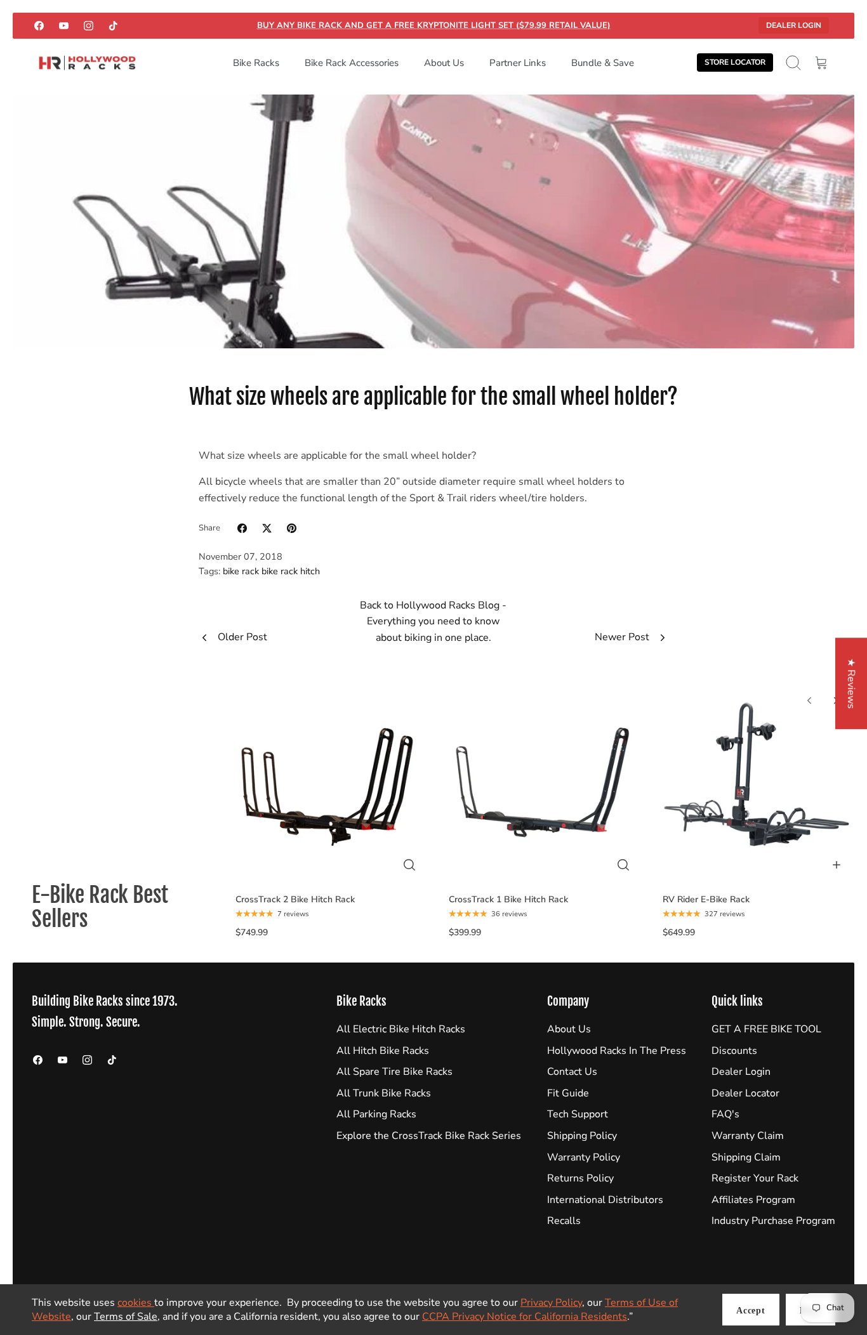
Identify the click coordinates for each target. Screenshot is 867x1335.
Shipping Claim (746, 1157)
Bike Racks (256, 62)
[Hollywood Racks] (87, 63)
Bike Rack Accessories (352, 62)
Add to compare (335, 875)
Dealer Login (793, 25)
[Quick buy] (409, 864)
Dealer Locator (745, 1093)
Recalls (564, 1221)
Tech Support (577, 1114)
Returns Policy (580, 1178)
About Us (444, 62)
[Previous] (809, 700)
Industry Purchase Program (773, 1221)
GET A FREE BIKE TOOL (766, 1029)
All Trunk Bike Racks (383, 1093)
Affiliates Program (753, 1200)
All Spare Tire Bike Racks (394, 1072)
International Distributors (605, 1200)
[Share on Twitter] (267, 528)
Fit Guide (568, 1093)
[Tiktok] (113, 25)
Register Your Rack (754, 1178)
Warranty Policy (583, 1157)
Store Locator (735, 62)
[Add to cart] (836, 864)
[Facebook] (39, 25)
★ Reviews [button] (851, 683)
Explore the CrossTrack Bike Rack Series (428, 1136)
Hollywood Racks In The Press (616, 1051)
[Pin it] (291, 528)
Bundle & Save (602, 62)
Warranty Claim (747, 1136)
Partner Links (517, 62)
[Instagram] (88, 25)
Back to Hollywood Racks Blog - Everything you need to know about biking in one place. (433, 621)
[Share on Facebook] (242, 528)
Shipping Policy (582, 1136)
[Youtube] (63, 25)
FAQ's (725, 1114)
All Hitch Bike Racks (382, 1051)
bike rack (241, 571)
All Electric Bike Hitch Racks (400, 1029)
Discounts (734, 1051)
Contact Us (572, 1072)
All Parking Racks (376, 1114)
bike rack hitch (290, 571)
